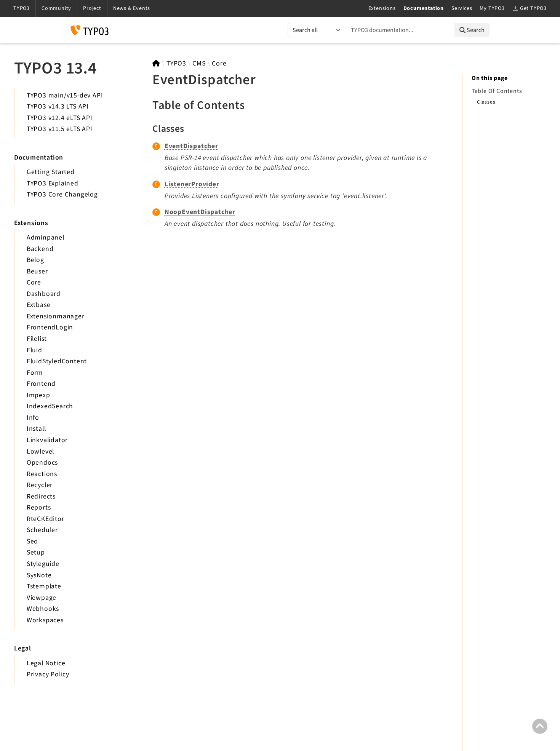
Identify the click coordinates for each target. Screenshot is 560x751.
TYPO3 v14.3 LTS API (58, 106)
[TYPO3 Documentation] (89, 30)
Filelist (37, 339)
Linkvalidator (47, 440)
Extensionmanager (56, 316)
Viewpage (41, 597)
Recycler (40, 485)
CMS (198, 63)
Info (33, 417)
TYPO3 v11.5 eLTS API (60, 129)
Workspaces (45, 620)
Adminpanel (45, 237)
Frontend (41, 383)
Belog (35, 260)
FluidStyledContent (57, 361)
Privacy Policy (48, 674)
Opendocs (42, 462)
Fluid (34, 350)
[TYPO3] (156, 63)
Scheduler (42, 530)
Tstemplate (44, 586)
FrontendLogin (50, 327)
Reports (39, 507)
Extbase (39, 305)
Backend (40, 249)
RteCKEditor (45, 519)
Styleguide (43, 564)
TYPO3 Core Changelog (62, 194)
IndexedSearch (50, 406)
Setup (36, 552)
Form (35, 372)
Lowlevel (40, 451)
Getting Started (51, 172)
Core (34, 282)
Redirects (41, 496)
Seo (32, 541)
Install (36, 428)
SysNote (39, 575)
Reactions (42, 474)
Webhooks (43, 609)
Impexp (38, 395)
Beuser (37, 271)
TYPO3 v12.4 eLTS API (60, 118)
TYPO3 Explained (52, 183)
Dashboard (44, 294)
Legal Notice (46, 663)
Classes (486, 101)
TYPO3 (176, 63)
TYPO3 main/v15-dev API (65, 95)
